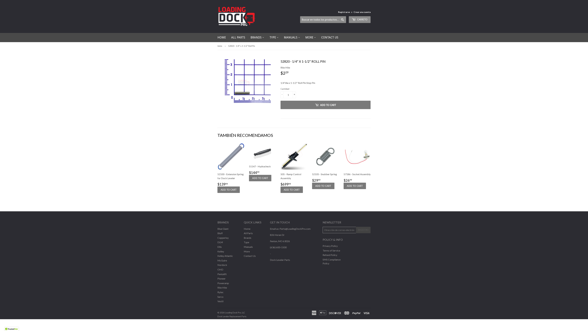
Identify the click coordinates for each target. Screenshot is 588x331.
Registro (363, 229)
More (309, 37)
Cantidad (285, 89)
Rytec (220, 292)
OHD (220, 269)
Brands (256, 37)
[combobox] (323, 19)
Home (221, 37)
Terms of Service (331, 250)
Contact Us (329, 37)
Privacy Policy (330, 245)
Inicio (219, 46)
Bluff (220, 233)
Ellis (219, 246)
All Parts (238, 37)
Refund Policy (330, 254)
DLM (220, 242)
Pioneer (221, 278)
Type (273, 37)
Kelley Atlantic (225, 255)
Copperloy (223, 237)
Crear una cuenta (362, 12)
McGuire (222, 260)
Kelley (220, 251)
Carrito (362, 19)
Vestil (220, 301)
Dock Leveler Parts (280, 259)
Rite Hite (222, 287)
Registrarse (344, 12)
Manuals (291, 37)
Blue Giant (222, 228)
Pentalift (222, 274)
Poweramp (223, 283)
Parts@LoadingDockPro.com (295, 228)
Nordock (222, 264)
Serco (220, 296)
